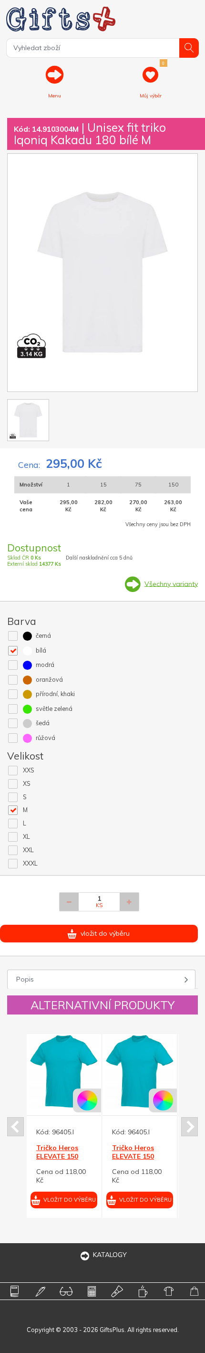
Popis (25, 979)
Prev (15, 1126)
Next (189, 1126)
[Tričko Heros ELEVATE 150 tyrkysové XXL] (64, 1071)
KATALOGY (110, 1254)
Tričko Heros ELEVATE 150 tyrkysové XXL (59, 1156)
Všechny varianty (171, 583)
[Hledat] (189, 48)
